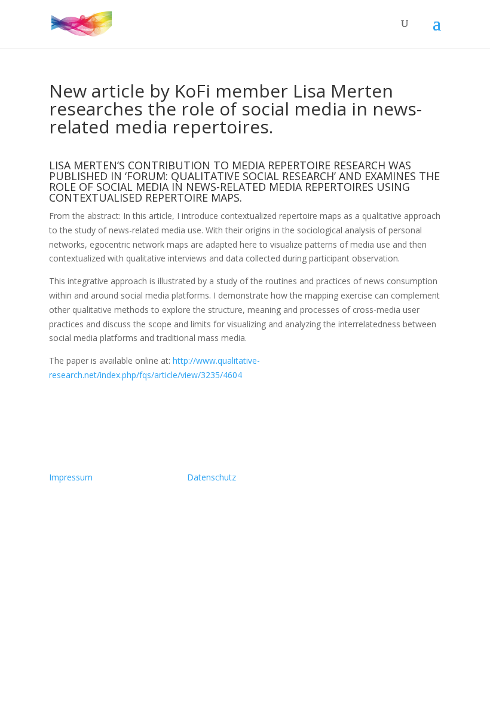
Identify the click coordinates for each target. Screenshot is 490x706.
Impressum (71, 477)
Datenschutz (211, 477)
